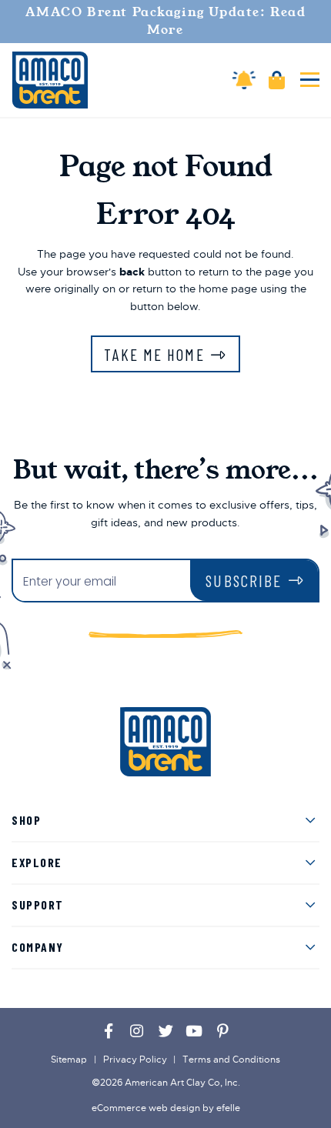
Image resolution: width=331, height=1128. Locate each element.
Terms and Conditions (231, 1059)
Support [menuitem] (38, 904)
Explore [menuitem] (37, 862)
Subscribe (244, 580)
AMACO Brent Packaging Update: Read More (165, 21)
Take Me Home (154, 354)
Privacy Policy (135, 1059)
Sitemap (69, 1059)
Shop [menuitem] (26, 820)
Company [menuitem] (38, 946)
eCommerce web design (146, 1108)
